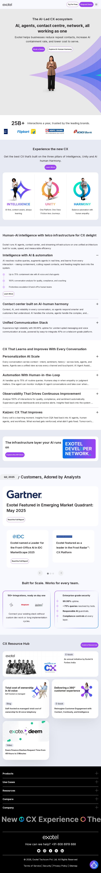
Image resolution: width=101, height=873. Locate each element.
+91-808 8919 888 (63, 844)
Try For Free (72, 4)
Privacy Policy (60, 866)
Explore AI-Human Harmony (60, 49)
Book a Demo (38, 49)
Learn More (50, 167)
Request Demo (86, 4)
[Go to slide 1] (48, 573)
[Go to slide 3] (53, 573)
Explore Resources (89, 645)
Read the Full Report (16, 520)
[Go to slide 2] (50, 573)
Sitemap (73, 866)
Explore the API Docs (14, 455)
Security (47, 866)
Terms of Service (32, 866)
